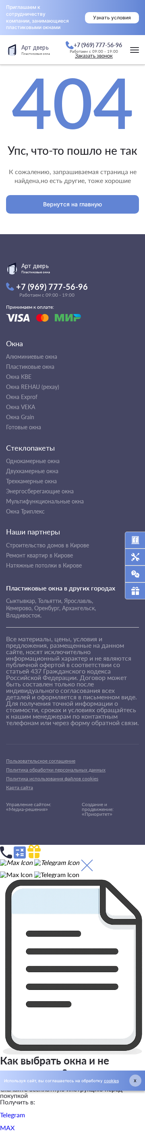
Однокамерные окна (33, 460)
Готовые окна (23, 427)
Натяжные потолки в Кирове (44, 565)
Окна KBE (18, 376)
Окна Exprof (21, 396)
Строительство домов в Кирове (47, 545)
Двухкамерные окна (32, 471)
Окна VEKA (20, 406)
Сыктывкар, (21, 600)
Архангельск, (79, 608)
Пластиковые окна (30, 366)
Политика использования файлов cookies (52, 778)
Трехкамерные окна (31, 481)
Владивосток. (23, 615)
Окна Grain (20, 417)
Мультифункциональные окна (45, 501)
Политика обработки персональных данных (56, 770)
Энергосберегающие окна (40, 491)
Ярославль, (78, 600)
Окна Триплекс (25, 511)
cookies (111, 1080)
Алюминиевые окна (31, 356)
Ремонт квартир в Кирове (39, 555)
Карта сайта (19, 787)
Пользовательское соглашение (40, 761)
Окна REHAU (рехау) (32, 386)
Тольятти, (50, 600)
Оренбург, (47, 608)
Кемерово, (19, 608)
